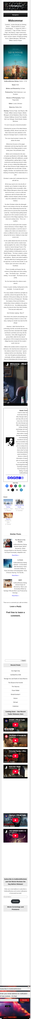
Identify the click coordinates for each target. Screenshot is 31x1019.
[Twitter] (14, 478)
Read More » (15, 555)
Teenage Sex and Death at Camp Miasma (15, 678)
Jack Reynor (11, 32)
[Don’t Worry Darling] (8, 501)
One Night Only (15, 671)
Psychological (9, 28)
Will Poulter (22, 38)
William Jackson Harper (15, 40)
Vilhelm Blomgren (14, 38)
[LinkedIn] (17, 478)
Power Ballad (15, 690)
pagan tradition (23, 34)
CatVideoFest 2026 (15, 674)
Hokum (15, 698)
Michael (15, 702)
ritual (5, 36)
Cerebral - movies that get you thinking (15, 24)
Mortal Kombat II (15, 694)
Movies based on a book (18, 26)
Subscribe (15, 901)
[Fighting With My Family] (19, 501)
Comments (8, 30)
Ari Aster (18, 30)
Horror (8, 26)
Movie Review (14, 34)
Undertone (15, 706)
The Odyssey (15, 686)
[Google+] (20, 478)
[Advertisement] (15, 796)
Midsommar (7, 34)
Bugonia (8, 519)
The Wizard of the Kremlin (15, 682)
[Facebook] (11, 478)
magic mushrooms (21, 32)
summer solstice (11, 36)
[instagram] (22, 478)
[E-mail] (9, 478)
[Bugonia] (8, 515)
